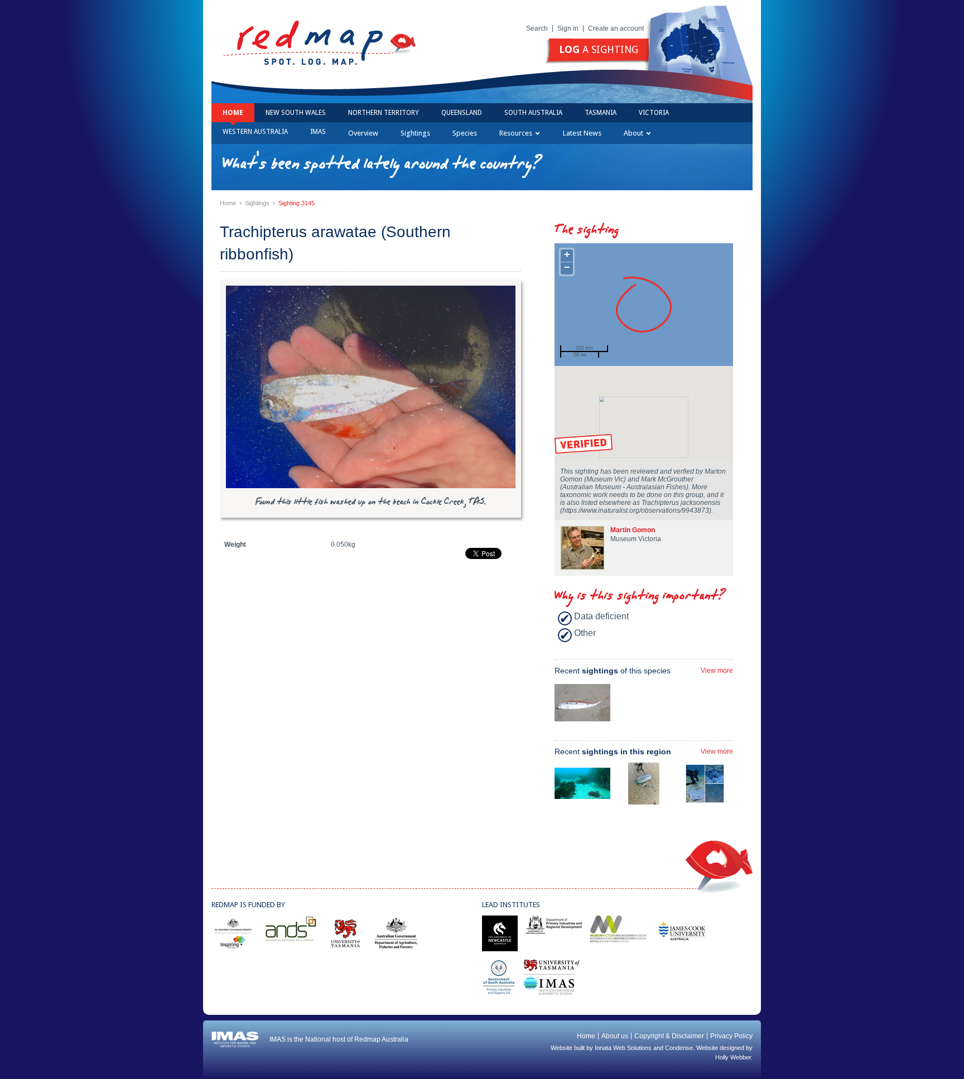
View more (717, 671)
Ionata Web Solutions (623, 1047)
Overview (363, 133)
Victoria (654, 113)
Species (464, 133)
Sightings (415, 133)
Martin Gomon (632, 530)
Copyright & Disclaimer (669, 1036)
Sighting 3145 (296, 203)
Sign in (568, 28)
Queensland (461, 113)
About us (614, 1036)
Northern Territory (383, 113)
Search (537, 28)
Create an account (616, 28)
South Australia (533, 113)
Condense (679, 1047)
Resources (515, 133)
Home (233, 113)
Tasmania (600, 113)
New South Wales (296, 113)
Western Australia (255, 132)
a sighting (598, 49)
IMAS (318, 132)
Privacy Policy (731, 1036)
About (633, 133)
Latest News (582, 133)
